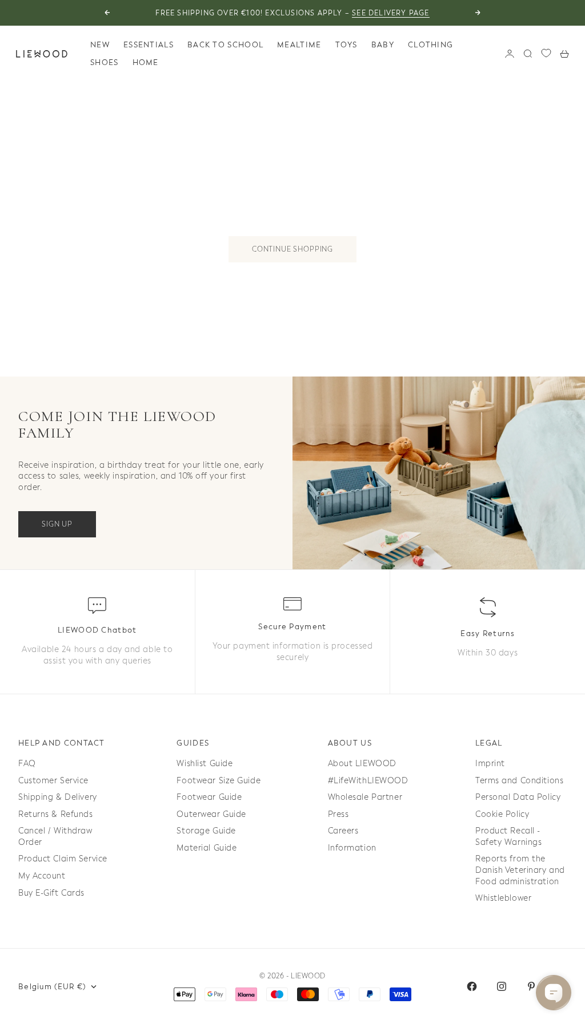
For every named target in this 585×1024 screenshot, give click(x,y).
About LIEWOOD (362, 763)
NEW (100, 45)
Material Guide (207, 848)
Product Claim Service (62, 858)
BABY (382, 45)
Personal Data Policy (517, 797)
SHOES (104, 62)
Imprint (490, 763)
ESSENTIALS (148, 45)
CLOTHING (430, 45)
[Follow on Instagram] (501, 986)
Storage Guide (206, 830)
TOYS (346, 45)
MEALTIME (299, 45)
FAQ (27, 763)
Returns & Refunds (55, 814)
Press (338, 814)
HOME (146, 62)
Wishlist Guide (205, 763)
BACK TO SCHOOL (225, 45)
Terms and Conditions (519, 780)
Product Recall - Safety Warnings (508, 836)
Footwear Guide (209, 797)
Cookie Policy (502, 814)
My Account (42, 876)
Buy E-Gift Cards (51, 893)
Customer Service (53, 780)
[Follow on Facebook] (472, 986)
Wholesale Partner (365, 797)
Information (352, 848)
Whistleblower (503, 898)
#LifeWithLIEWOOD (368, 780)
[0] (546, 53)
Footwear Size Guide (219, 780)
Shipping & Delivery (57, 797)
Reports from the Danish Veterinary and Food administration (520, 870)
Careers (343, 830)
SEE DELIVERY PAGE (390, 13)
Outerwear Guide (211, 814)
